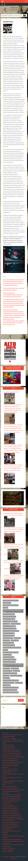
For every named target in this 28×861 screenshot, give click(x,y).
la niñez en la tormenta (9, 659)
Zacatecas (8, 843)
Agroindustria (5, 732)
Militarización (10, 782)
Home (3, 781)
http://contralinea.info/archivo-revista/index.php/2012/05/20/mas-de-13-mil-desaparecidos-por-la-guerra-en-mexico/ (13, 311)
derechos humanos (8, 633)
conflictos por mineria (9, 616)
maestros (6, 668)
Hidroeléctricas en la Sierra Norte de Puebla (12, 817)
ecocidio (6, 640)
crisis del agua (15, 623)
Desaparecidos (21, 762)
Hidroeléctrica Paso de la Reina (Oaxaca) (11, 813)
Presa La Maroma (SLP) (7, 819)
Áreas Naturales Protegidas (8, 736)
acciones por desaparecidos (10, 600)
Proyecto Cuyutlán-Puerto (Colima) (10, 758)
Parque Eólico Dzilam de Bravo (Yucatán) (11, 796)
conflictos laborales (8, 614)
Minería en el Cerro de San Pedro (9, 786)
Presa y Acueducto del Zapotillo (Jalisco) (11, 822)
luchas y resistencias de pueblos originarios (12, 665)
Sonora (7, 839)
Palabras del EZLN (15, 791)
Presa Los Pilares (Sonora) (18, 819)
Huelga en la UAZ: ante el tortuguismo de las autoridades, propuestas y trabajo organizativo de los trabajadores (13, 576)
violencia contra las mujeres (10, 687)
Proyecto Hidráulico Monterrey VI (10, 824)
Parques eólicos (5, 793)
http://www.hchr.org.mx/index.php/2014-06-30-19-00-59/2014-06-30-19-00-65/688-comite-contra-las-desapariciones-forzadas (13, 301)
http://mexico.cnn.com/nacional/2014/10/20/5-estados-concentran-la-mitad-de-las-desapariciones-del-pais (14, 317)
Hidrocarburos (5, 767)
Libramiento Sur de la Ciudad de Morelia (11, 755)
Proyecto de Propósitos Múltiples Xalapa (11, 800)
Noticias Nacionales (19, 789)
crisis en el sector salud (9, 628)
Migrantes (4, 782)
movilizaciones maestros (10, 673)
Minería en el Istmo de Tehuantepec (10, 787)
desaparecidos (8, 638)
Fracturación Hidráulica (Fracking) (10, 765)
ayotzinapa (7, 603)
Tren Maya (4, 841)
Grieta (14, 8)
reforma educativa (8, 682)
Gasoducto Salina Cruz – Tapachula (10, 770)
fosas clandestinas (8, 657)
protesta (6, 678)
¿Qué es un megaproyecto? (8, 849)
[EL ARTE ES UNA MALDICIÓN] (9, 398)
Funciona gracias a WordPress (8, 856)
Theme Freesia (14, 858)
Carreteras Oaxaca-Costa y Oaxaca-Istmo (11, 750)
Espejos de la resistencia (7, 763)
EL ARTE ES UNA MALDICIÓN (11, 392)
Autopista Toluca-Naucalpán (8, 746)
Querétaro (8, 827)
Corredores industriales (12, 762)
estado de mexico (8, 642)
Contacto (4, 762)
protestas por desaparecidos (10, 680)
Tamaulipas (15, 839)
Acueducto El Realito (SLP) (8, 805)
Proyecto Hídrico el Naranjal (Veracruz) (11, 825)
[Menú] (2, 1)
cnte (5, 607)
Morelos (4, 789)
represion (19, 682)
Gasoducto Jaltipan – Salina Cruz (9, 769)
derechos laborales (8, 635)
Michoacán (21, 781)
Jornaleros (7, 781)
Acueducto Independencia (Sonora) (10, 806)
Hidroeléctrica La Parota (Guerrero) (10, 810)
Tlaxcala (20, 839)
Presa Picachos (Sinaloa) (7, 820)
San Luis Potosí (5, 834)
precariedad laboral (16, 675)
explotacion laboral (8, 645)
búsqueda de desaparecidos (10, 605)
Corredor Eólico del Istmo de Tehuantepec (11, 794)
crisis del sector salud (9, 626)
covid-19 (6, 623)
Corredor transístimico (7, 851)
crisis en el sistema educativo (11, 631)
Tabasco (11, 839)
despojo (17, 638)
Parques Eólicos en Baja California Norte (11, 798)
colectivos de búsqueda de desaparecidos (12, 610)
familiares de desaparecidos (10, 652)
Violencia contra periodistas (17, 841)
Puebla (3, 827)
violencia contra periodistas (10, 692)
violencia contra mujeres (10, 690)
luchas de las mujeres (9, 662)
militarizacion (7, 671)
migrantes (14, 668)
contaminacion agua (9, 619)
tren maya (6, 685)
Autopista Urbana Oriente (8, 748)
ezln (5, 650)
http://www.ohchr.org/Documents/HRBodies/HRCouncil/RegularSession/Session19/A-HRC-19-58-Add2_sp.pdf (14, 322)
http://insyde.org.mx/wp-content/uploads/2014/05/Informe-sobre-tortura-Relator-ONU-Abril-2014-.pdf (13, 294)
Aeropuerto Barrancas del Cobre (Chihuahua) (12, 739)
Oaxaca (9, 791)
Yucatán (4, 843)
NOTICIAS (12, 789)
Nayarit (8, 789)
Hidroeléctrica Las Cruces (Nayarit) (10, 812)
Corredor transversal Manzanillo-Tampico (11, 753)
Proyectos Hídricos (6, 803)
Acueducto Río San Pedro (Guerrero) (10, 808)
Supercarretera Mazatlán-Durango (10, 760)
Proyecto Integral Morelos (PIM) (9, 801)
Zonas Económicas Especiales (8, 848)
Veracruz (9, 841)
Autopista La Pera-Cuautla (8, 744)
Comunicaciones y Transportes (9, 738)
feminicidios (7, 654)
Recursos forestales (6, 829)
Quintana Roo (13, 827)
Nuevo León (5, 791)
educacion (14, 640)
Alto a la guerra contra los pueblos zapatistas (12, 734)
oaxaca (6, 675)
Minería (4, 784)
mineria (16, 671)
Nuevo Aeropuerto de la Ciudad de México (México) (13, 757)
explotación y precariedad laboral (12, 647)
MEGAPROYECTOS (14, 781)
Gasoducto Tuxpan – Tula (7, 772)
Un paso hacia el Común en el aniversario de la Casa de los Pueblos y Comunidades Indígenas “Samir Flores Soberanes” (13, 529)
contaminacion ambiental (10, 621)
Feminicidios (16, 763)
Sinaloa (4, 839)
